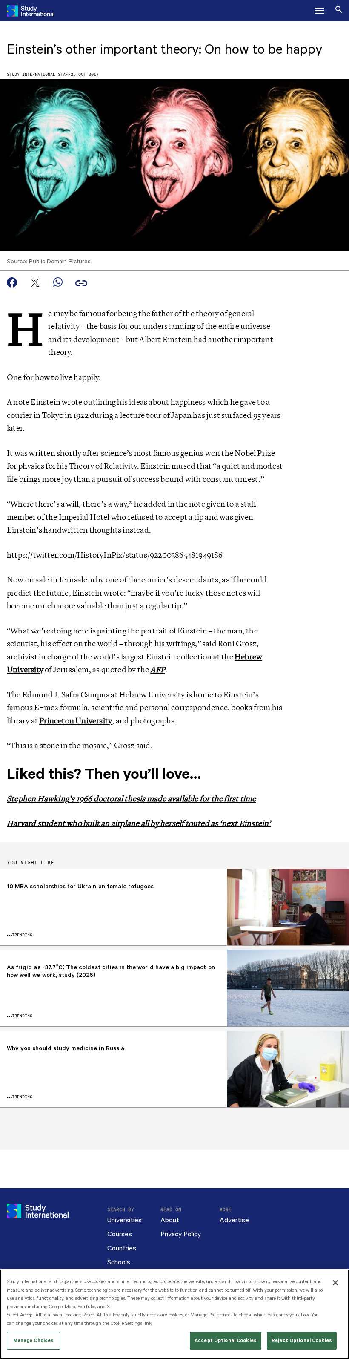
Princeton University (75, 721)
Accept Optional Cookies (226, 1340)
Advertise (234, 1220)
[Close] (335, 1282)
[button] (319, 11)
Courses (119, 1234)
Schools (118, 1262)
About (169, 1220)
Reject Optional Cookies (302, 1340)
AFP (157, 670)
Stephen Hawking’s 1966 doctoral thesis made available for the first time (131, 799)
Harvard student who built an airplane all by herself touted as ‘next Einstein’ (139, 823)
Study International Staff (39, 74)
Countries (121, 1248)
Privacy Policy (180, 1234)
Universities (124, 1220)
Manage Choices (33, 1340)
